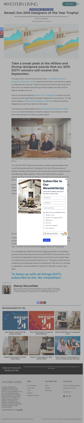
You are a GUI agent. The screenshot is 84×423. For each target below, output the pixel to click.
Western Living (50, 215)
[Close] (66, 179)
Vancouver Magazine (52, 225)
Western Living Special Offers (54, 217)
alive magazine (50, 228)
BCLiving (48, 223)
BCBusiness (49, 220)
